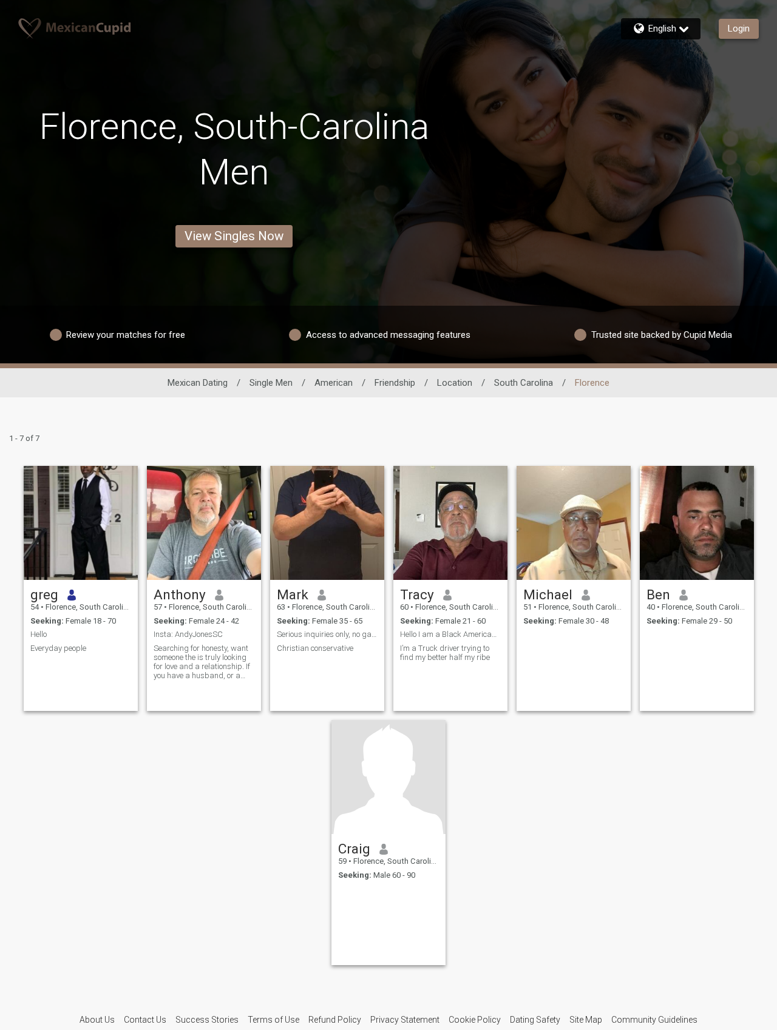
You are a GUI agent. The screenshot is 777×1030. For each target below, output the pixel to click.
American (333, 382)
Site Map (585, 1020)
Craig (354, 849)
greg (44, 594)
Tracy (417, 594)
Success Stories (207, 1020)
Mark (292, 594)
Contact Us (145, 1020)
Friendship (395, 382)
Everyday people (58, 648)
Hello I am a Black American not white (450, 634)
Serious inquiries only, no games (327, 634)
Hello (38, 634)
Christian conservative (315, 648)
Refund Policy (334, 1020)
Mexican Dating (198, 382)
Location (454, 382)
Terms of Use (273, 1020)
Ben (658, 594)
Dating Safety (535, 1020)
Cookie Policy (475, 1020)
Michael (547, 594)
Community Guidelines (654, 1020)
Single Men (271, 382)
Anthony (180, 594)
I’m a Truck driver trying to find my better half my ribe (445, 653)
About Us (97, 1020)
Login (739, 28)
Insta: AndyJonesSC (188, 634)
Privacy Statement (404, 1020)
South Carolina (523, 382)
